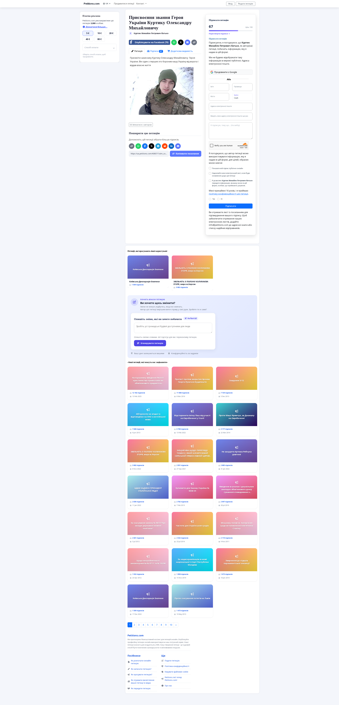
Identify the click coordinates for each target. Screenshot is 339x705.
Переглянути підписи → (219, 33)
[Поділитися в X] (181, 42)
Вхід (230, 4)
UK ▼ (108, 4)
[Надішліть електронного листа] (187, 42)
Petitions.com (92, 3)
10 (171, 624)
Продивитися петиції (124, 4)
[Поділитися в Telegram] (158, 146)
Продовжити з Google (225, 72)
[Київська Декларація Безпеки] (148, 272)
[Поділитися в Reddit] (165, 146)
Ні (221, 199)
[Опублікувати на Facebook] (145, 146)
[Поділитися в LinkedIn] (171, 146)
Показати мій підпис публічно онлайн (227, 168)
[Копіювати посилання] (194, 42)
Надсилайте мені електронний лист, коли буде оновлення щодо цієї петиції (231, 174)
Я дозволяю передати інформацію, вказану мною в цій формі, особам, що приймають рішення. (232, 183)
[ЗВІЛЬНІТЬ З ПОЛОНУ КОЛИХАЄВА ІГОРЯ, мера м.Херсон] (192, 273)
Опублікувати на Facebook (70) (151, 42)
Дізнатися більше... (96, 26)
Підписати (230, 206)
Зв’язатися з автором (142, 124)
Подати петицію (245, 4)
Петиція (138, 51)
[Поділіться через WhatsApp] (174, 42)
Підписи (156, 51)
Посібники (134, 655)
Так (213, 199)
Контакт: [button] (140, 4)
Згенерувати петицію (151, 343)
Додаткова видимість (181, 51)
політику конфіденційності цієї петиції (228, 193)
